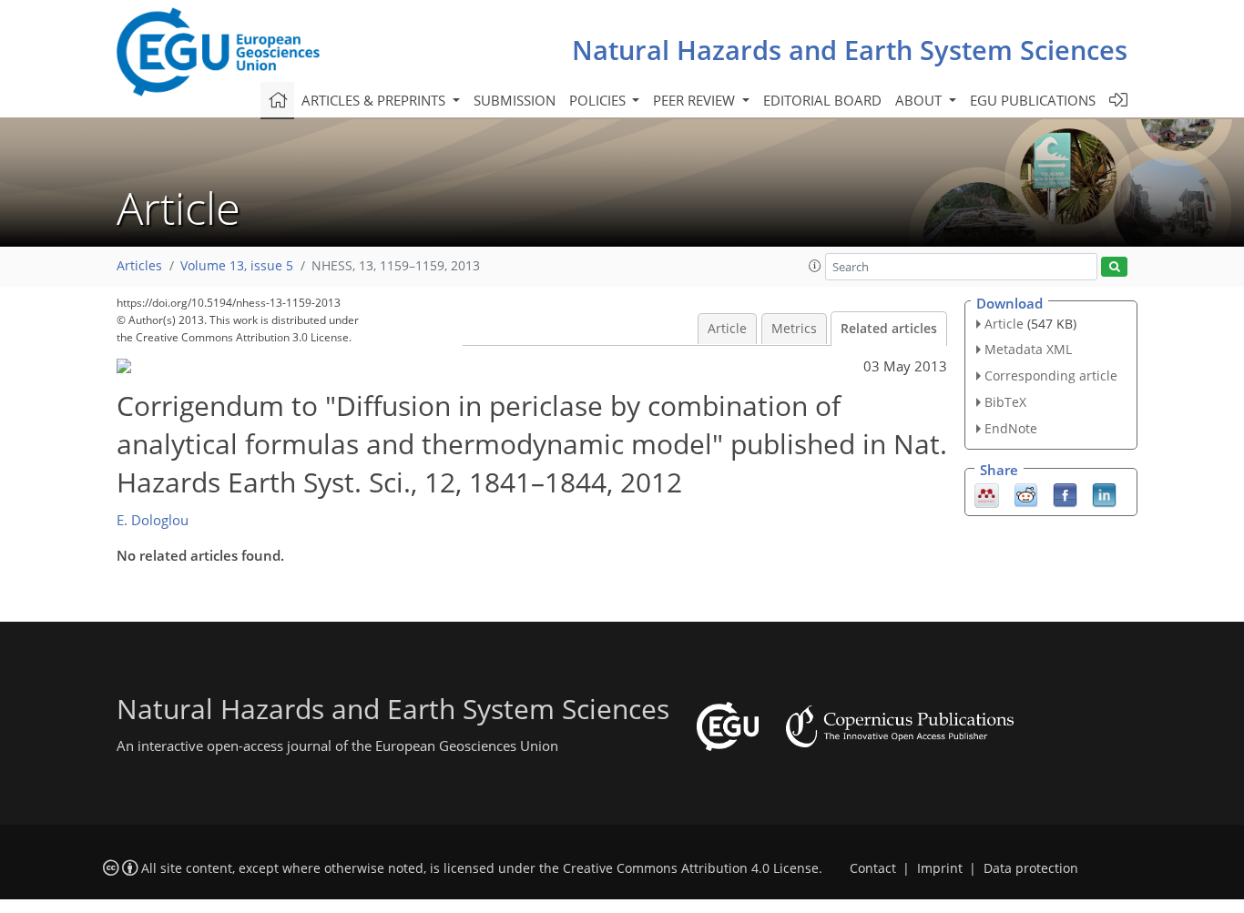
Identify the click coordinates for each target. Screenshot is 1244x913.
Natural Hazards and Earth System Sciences (849, 49)
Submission (515, 100)
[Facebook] (1065, 493)
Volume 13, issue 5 (236, 266)
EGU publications (1033, 100)
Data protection (1031, 868)
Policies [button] (599, 100)
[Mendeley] (986, 493)
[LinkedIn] (1104, 493)
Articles (139, 266)
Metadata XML (1028, 349)
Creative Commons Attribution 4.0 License (691, 868)
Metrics (794, 328)
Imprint (940, 868)
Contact (873, 868)
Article (727, 328)
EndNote (1010, 428)
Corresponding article (1050, 375)
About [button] (920, 100)
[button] (815, 266)
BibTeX (1005, 402)
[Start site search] (1114, 267)
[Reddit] (1026, 493)
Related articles (889, 328)
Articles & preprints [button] (375, 100)
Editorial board (822, 100)
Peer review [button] (696, 100)
